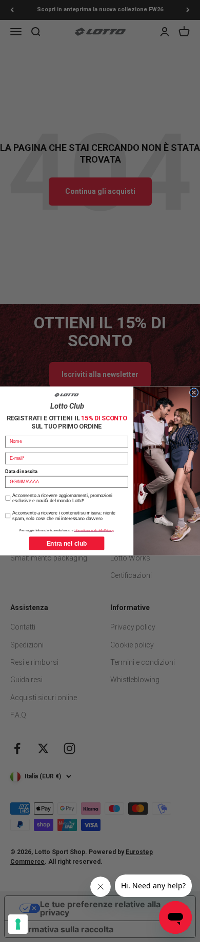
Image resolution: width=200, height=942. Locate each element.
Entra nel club (67, 543)
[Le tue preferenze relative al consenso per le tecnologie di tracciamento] (18, 924)
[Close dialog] (194, 393)
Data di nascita (21, 472)
